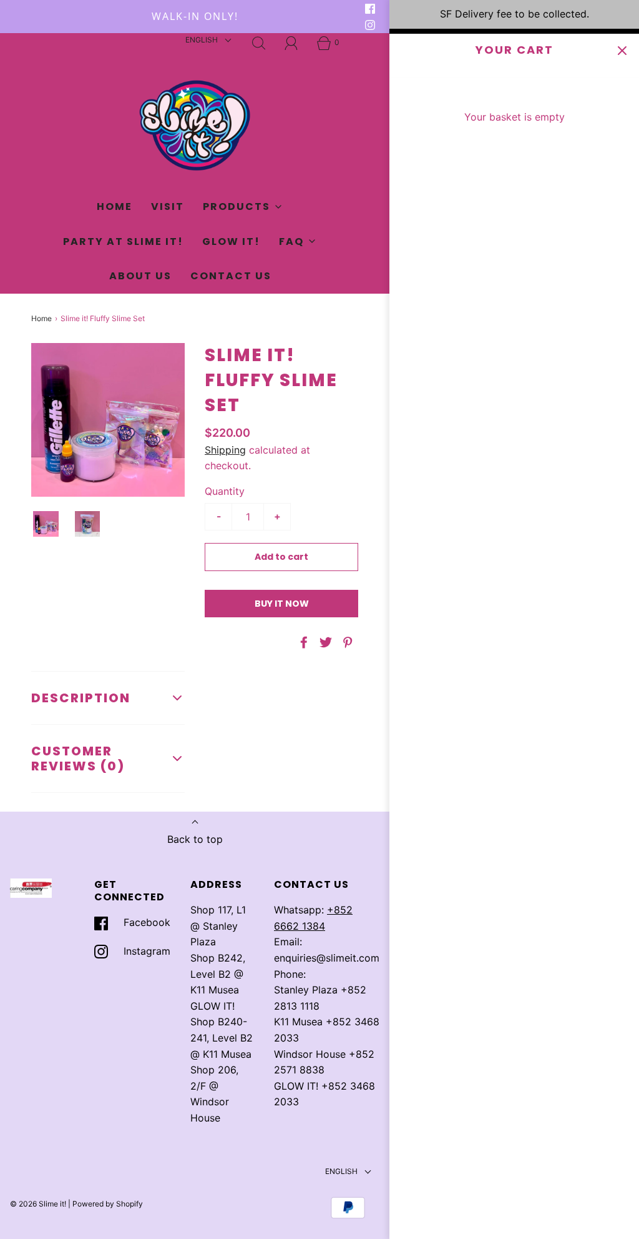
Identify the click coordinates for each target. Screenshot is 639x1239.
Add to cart (281, 556)
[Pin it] (345, 642)
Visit (167, 206)
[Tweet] (324, 642)
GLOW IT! (231, 241)
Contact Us (230, 276)
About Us (140, 276)
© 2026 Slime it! (38, 1203)
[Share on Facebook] (302, 642)
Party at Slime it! (123, 241)
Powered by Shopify (107, 1203)
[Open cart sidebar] (622, 51)
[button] (46, 524)
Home (114, 206)
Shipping (225, 450)
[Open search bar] (259, 43)
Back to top (195, 839)
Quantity (225, 491)
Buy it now (282, 603)
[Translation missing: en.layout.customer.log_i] (291, 43)
